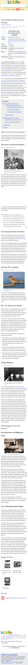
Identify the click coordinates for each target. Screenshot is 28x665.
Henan (12, 220)
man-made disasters (5, 70)
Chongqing (13, 40)
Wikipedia (13, 659)
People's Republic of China (13, 37)
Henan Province (16, 388)
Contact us (21, 661)
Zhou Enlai (21, 347)
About (11, 661)
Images (9, 9)
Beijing (18, 511)
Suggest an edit (15, 647)
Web (5, 9)
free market (24, 531)
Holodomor (3, 498)
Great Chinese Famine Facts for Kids (9, 641)
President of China (9, 94)
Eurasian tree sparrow (9, 289)
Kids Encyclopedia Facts (6, 24)
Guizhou (22, 40)
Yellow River (21, 386)
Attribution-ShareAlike (6, 638)
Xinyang (6, 215)
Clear (23, 5)
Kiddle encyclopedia (13, 635)
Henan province (13, 469)
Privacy (15, 661)
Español (22, 9)
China (13, 65)
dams (5, 415)
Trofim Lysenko (21, 238)
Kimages (13, 9)
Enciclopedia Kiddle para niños (7, 663)
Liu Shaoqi (20, 92)
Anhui (9, 40)
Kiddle (2, 661)
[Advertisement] (14, 14)
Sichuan (18, 40)
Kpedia (17, 9)
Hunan (9, 42)
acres (22, 393)
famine (2, 65)
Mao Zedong (7, 83)
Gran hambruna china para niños (18, 598)
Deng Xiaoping (6, 528)
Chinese (17, 62)
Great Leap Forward (18, 51)
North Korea (15, 572)
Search (25, 5)
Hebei (17, 220)
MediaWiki (8, 660)
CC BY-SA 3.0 (15, 656)
